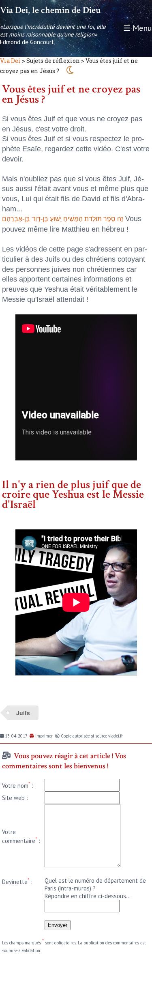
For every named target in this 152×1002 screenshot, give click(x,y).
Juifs (23, 713)
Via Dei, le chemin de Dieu (50, 10)
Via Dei (10, 61)
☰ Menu (137, 28)
